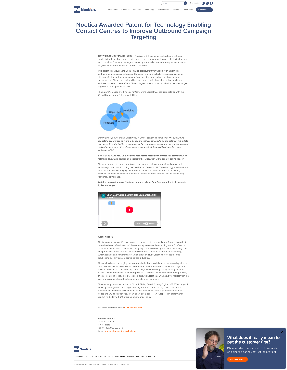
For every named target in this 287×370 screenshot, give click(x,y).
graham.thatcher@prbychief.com (121, 331)
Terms (104, 364)
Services (137, 9)
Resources (188, 9)
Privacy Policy (113, 364)
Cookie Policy (124, 364)
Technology (149, 9)
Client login (194, 3)
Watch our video (236, 359)
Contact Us (203, 9)
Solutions (125, 9)
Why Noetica (163, 9)
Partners (176, 9)
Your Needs (113, 9)
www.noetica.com (133, 307)
